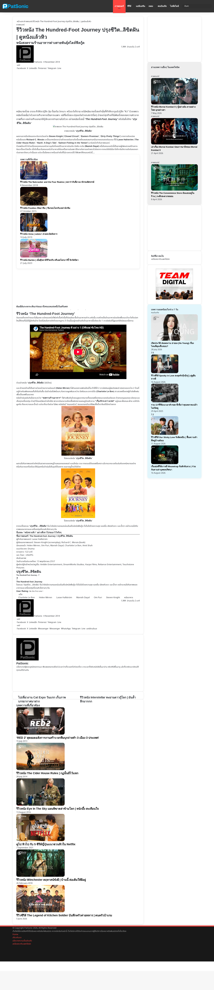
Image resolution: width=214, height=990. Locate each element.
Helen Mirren (33, 545)
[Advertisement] (69, 90)
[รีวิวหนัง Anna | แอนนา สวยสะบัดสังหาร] (33, 231)
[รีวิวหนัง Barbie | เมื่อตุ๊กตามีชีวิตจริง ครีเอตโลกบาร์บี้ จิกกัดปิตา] (33, 257)
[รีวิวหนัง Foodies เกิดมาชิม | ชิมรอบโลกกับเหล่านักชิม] (33, 205)
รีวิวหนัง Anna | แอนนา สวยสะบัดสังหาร (38, 234)
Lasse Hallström (64, 597)
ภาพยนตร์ (119, 6)
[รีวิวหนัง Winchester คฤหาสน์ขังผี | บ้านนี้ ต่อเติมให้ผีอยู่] (40, 876)
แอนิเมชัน (140, 6)
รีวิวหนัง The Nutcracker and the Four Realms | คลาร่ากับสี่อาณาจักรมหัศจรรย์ (57, 182)
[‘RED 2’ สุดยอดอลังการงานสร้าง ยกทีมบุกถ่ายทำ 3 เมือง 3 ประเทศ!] (40, 734)
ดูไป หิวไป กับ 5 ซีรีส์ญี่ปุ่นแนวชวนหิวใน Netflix (45, 844)
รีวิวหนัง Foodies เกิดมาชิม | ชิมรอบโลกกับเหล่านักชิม (45, 208)
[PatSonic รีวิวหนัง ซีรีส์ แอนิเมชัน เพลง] (15, 6)
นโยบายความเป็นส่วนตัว (22, 940)
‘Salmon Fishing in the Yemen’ (73, 143)
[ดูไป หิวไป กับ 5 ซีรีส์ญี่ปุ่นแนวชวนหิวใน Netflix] (40, 840)
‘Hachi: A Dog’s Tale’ (46, 143)
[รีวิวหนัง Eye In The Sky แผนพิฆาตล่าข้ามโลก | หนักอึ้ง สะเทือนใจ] (40, 805)
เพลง (151, 6)
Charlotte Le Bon (26, 597)
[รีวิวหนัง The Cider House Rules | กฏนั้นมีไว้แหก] (40, 769)
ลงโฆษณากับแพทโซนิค (160, 259)
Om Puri (98, 597)
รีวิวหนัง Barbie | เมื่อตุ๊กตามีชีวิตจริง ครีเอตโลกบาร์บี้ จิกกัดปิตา (49, 260)
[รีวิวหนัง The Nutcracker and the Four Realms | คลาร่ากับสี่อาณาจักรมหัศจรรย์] (33, 179)
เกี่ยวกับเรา (17, 937)
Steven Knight (113, 597)
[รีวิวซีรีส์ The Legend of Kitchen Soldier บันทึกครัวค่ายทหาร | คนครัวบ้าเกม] (40, 911)
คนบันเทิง (162, 6)
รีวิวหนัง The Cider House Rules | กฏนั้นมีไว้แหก (47, 773)
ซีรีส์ (129, 6)
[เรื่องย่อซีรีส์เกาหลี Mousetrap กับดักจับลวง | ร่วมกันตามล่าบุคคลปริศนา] (164, 463)
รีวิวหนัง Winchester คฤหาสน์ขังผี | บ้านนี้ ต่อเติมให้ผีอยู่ (51, 879)
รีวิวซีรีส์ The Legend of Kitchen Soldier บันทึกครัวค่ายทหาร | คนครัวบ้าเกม (64, 915)
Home (15, 934)
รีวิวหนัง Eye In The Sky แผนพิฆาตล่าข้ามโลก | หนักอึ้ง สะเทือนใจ (57, 808)
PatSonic (38, 62)
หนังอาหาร (128, 597)
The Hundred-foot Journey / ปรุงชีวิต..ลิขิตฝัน (51, 536)
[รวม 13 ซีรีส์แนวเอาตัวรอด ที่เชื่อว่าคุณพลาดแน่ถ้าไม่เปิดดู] (164, 401)
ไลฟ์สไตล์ (174, 6)
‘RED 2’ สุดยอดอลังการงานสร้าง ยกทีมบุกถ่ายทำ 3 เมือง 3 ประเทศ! (57, 737)
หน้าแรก (19, 21)
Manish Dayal (83, 597)
